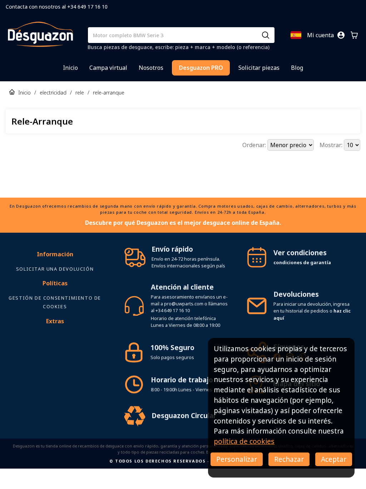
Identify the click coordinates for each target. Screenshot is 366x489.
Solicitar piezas (259, 68)
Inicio (70, 68)
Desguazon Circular (184, 415)
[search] (265, 35)
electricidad (53, 92)
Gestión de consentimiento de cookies (55, 302)
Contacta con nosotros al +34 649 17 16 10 (57, 6)
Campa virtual (108, 68)
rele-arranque (108, 92)
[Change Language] (296, 35)
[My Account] (341, 35)
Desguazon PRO (201, 68)
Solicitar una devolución (55, 269)
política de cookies (244, 441)
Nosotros (151, 68)
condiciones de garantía (302, 262)
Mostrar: (332, 145)
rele (79, 92)
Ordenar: (254, 145)
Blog (297, 68)
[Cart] (354, 35)
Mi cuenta (320, 35)
